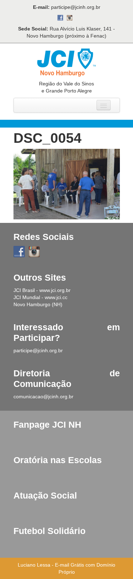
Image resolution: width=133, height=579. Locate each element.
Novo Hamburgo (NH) (37, 304)
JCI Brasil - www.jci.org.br (42, 290)
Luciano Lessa (34, 565)
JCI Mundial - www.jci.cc (40, 297)
